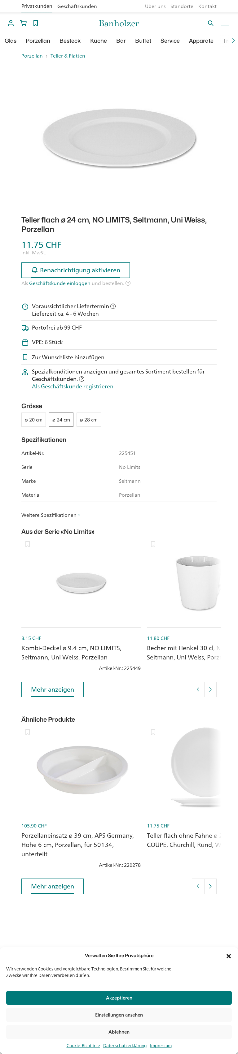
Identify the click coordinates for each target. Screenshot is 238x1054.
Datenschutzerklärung (125, 1045)
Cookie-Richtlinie (83, 1045)
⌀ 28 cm (89, 419)
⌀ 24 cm (61, 419)
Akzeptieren (119, 998)
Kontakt (207, 6)
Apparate (201, 40)
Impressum (161, 1045)
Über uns (155, 6)
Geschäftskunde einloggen (59, 283)
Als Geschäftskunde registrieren (72, 386)
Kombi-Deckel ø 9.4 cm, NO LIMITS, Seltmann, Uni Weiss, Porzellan (71, 652)
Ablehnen (119, 1032)
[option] (119, 137)
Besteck (70, 40)
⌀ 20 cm (33, 419)
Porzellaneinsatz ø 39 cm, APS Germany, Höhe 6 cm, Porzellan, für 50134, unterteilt (77, 844)
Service (170, 40)
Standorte (181, 6)
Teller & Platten (68, 55)
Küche (98, 40)
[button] (229, 955)
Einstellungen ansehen (119, 1015)
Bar (121, 40)
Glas (10, 40)
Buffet (143, 40)
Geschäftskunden (77, 6)
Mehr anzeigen (52, 689)
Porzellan (38, 40)
